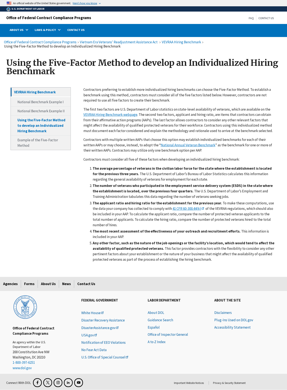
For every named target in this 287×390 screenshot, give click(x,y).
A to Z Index (157, 342)
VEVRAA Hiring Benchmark (181, 42)
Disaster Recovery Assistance (103, 320)
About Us (48, 284)
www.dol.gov (22, 368)
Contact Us (266, 18)
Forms (29, 284)
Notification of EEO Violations (103, 342)
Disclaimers (223, 312)
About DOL (156, 312)
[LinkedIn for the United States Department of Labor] (68, 382)
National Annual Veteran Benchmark (188, 145)
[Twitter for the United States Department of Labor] (47, 382)
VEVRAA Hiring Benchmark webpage (110, 114)
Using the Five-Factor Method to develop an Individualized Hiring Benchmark (41, 125)
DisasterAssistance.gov (98, 327)
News (66, 284)
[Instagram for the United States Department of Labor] (58, 382)
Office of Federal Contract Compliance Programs (48, 17)
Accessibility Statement (232, 327)
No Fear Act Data (94, 350)
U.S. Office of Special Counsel (103, 357)
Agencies (10, 284)
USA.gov (87, 335)
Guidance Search (160, 320)
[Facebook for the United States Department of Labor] (37, 382)
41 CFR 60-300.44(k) (186, 208)
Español (154, 327)
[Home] (25, 306)
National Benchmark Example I (40, 102)
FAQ (251, 18)
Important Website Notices (189, 383)
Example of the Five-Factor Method (37, 143)
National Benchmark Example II (41, 111)
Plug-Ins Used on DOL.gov (233, 320)
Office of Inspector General (168, 334)
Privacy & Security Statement (229, 383)
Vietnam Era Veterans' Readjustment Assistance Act (119, 42)
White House (91, 313)
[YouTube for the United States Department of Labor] (78, 382)
